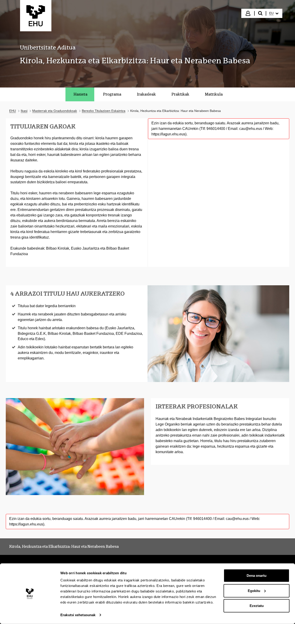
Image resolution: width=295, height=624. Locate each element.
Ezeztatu (257, 606)
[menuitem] (273, 13)
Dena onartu (256, 575)
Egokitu (254, 590)
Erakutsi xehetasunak (77, 615)
